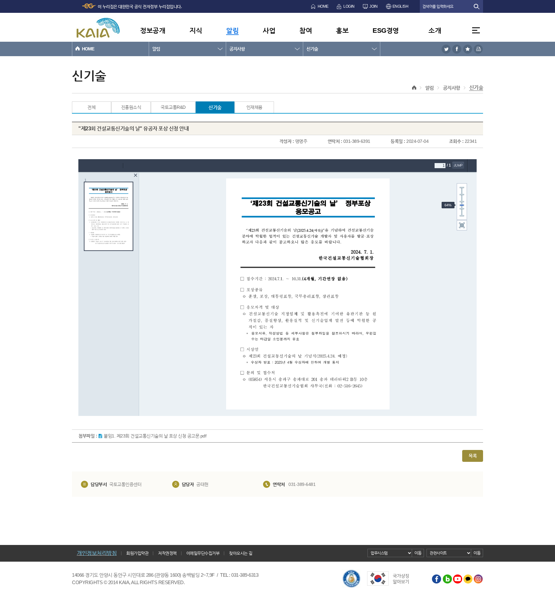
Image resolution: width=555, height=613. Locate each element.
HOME (323, 6)
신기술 (312, 48)
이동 (418, 552)
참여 (305, 30)
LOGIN (349, 6)
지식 (195, 30)
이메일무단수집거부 (203, 553)
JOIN (373, 6)
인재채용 (254, 107)
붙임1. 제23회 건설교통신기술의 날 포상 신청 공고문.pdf (155, 435)
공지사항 (237, 48)
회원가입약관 (137, 553)
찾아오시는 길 (240, 553)
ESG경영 (386, 30)
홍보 (342, 30)
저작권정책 (167, 553)
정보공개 (152, 30)
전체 (91, 107)
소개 (434, 30)
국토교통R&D (173, 107)
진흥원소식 (131, 107)
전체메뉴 (476, 30)
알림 (232, 30)
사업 (269, 30)
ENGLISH (400, 6)
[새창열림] (446, 49)
